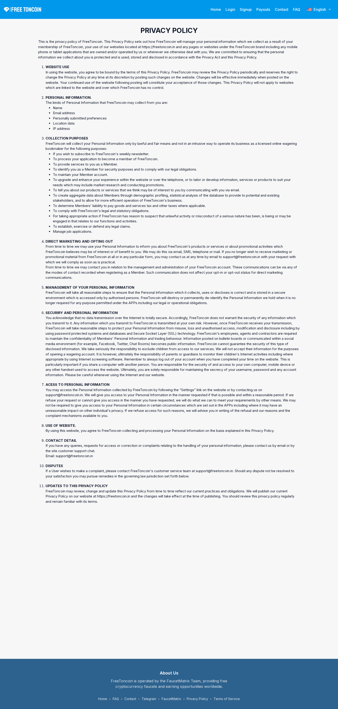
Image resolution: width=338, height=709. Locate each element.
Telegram (149, 699)
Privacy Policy (197, 699)
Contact (281, 9)
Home (216, 9)
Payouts (263, 9)
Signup (246, 9)
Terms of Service (227, 699)
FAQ (296, 9)
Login (230, 9)
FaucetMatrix (171, 699)
